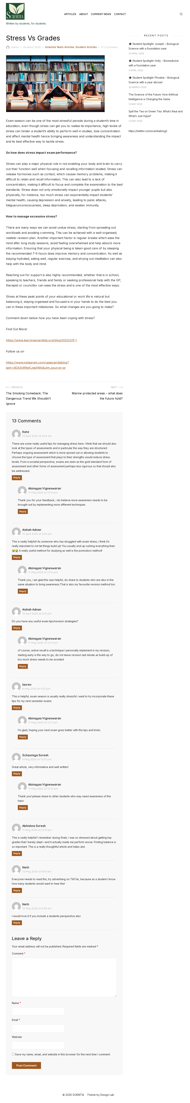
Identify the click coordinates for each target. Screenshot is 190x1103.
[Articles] (167, 12)
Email (16, 1019)
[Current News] (173, 12)
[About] (170, 12)
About (83, 14)
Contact (120, 14)
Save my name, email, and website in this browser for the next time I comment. (62, 1054)
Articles (70, 14)
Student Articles (86, 47)
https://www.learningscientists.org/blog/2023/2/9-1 (41, 340)
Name (16, 1003)
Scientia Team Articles (59, 47)
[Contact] (176, 12)
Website (17, 1036)
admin (15, 47)
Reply (16, 477)
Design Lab (107, 1094)
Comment (18, 953)
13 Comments (109, 47)
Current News (101, 14)
